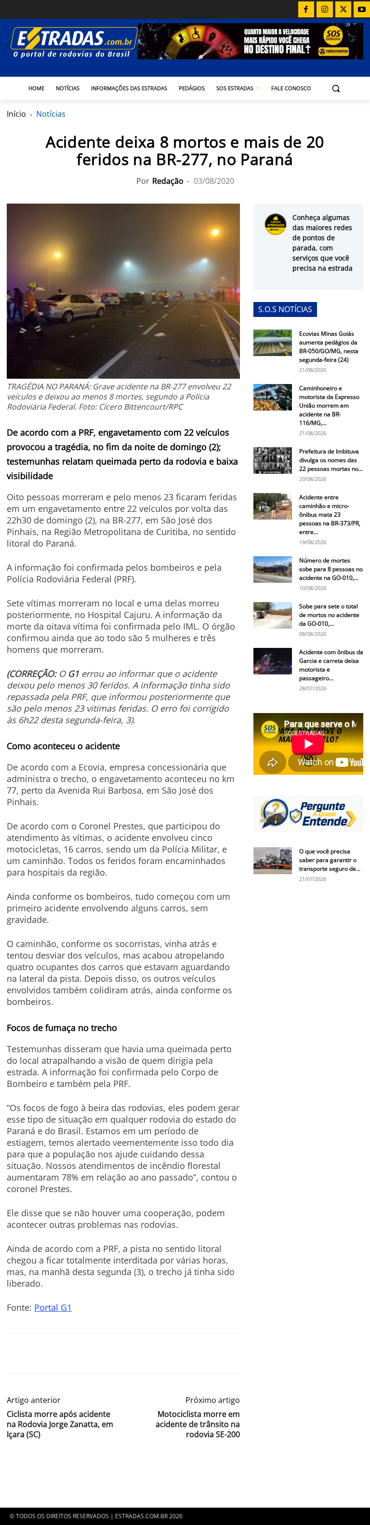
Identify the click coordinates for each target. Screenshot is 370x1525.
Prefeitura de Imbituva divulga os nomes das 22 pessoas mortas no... (331, 460)
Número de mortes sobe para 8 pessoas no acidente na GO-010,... (331, 569)
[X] (343, 9)
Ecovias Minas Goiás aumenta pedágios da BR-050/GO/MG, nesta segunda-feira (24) (328, 347)
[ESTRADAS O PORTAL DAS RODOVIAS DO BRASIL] (72, 42)
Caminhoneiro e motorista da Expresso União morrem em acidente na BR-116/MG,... (329, 405)
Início (16, 114)
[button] (336, 88)
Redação (168, 181)
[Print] (105, 1353)
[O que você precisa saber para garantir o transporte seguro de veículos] (272, 860)
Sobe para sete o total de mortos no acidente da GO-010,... (329, 615)
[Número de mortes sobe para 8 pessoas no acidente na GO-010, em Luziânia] (272, 569)
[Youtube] (362, 9)
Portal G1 (53, 1307)
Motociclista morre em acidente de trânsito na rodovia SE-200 (198, 1424)
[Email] (82, 1353)
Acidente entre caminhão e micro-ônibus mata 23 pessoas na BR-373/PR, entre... (329, 514)
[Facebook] (306, 9)
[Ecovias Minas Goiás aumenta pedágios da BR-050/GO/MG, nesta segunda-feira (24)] (272, 343)
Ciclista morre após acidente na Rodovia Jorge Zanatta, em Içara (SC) (60, 1424)
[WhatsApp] (60, 1353)
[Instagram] (325, 9)
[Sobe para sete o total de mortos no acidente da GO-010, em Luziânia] (272, 615)
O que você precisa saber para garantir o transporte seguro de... (329, 860)
